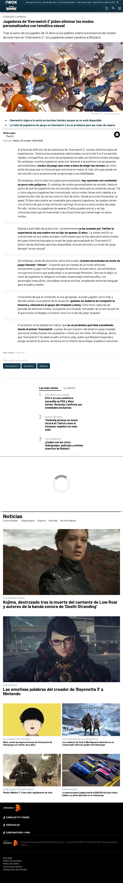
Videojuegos (27, 520)
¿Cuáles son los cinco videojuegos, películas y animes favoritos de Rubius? (64, 445)
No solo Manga (68, 520)
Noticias (12, 516)
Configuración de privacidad (15, 869)
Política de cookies (11, 864)
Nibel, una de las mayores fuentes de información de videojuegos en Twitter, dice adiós (27, 743)
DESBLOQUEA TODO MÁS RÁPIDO (18, 789)
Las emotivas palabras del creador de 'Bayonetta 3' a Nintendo (53, 691)
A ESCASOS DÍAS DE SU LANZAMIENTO (80, 739)
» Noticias (20, 352)
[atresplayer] (107, 8)
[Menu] (119, 8)
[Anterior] (23, 2)
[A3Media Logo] (12, 810)
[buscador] (113, 8)
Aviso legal (7, 858)
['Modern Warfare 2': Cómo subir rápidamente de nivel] (32, 770)
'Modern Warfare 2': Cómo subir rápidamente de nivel (27, 792)
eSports (41, 520)
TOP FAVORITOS (53, 439)
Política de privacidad (12, 861)
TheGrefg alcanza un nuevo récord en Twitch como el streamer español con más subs (61, 425)
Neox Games (8, 352)
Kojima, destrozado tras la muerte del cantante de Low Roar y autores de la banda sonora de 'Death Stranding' (60, 604)
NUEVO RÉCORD (53, 416)
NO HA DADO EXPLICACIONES (16, 739)
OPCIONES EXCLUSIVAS (57, 394)
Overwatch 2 (11, 365)
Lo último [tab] (69, 388)
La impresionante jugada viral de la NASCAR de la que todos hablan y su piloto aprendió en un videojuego (89, 793)
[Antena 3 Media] (10, 843)
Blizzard (43, 365)
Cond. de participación (12, 867)
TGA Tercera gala (84, 2)
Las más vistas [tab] (48, 388)
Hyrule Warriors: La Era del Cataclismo (59, 2)
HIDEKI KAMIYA (10, 685)
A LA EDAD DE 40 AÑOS (14, 598)
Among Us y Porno (33, 2)
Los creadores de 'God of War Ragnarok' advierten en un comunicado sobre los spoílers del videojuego (88, 743)
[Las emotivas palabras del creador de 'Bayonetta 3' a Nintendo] (61, 649)
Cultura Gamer (10, 520)
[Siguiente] (117, 2)
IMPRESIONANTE (70, 789)
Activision (29, 365)
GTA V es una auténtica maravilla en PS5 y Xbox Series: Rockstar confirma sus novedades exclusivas (63, 402)
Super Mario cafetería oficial (105, 2)
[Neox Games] (15, 8)
